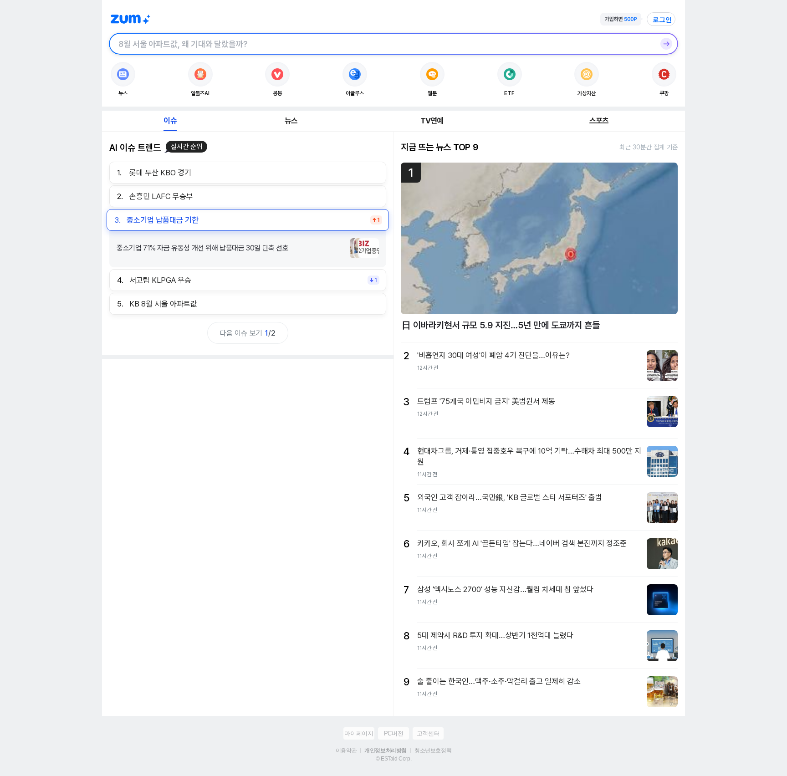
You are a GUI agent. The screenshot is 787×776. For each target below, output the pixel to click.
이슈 (170, 120)
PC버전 (393, 733)
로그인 (662, 19)
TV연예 (432, 120)
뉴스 (291, 120)
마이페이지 (358, 733)
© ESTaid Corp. (393, 759)
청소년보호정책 (432, 750)
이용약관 (346, 750)
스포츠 (599, 120)
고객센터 (428, 733)
